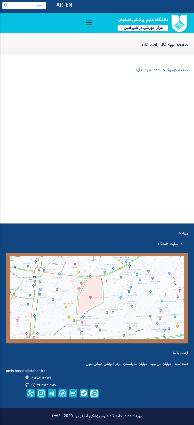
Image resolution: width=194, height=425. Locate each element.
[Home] (150, 23)
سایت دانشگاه (168, 244)
